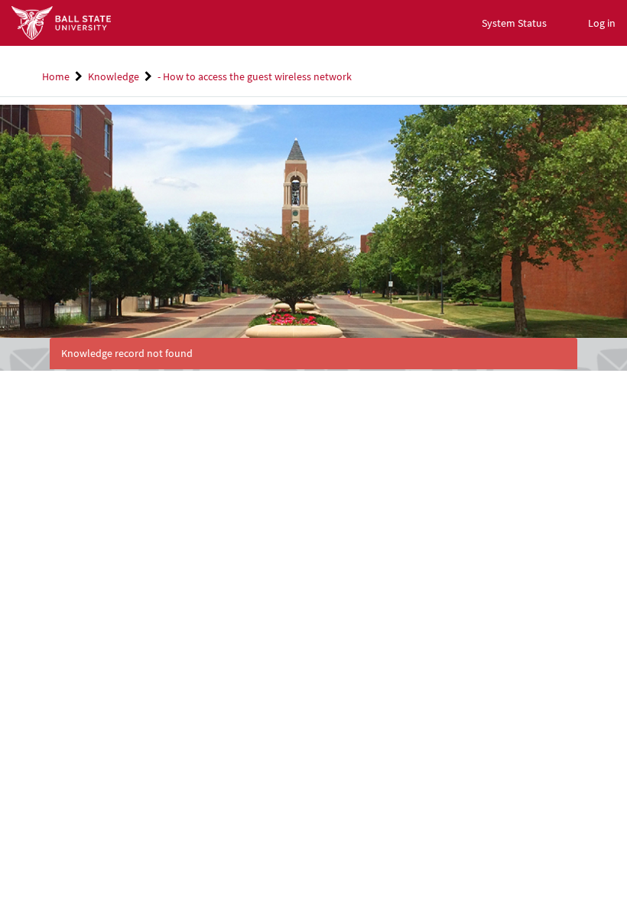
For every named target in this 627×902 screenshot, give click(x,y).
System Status (514, 23)
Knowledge (113, 76)
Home (56, 76)
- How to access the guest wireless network (255, 76)
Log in (602, 23)
